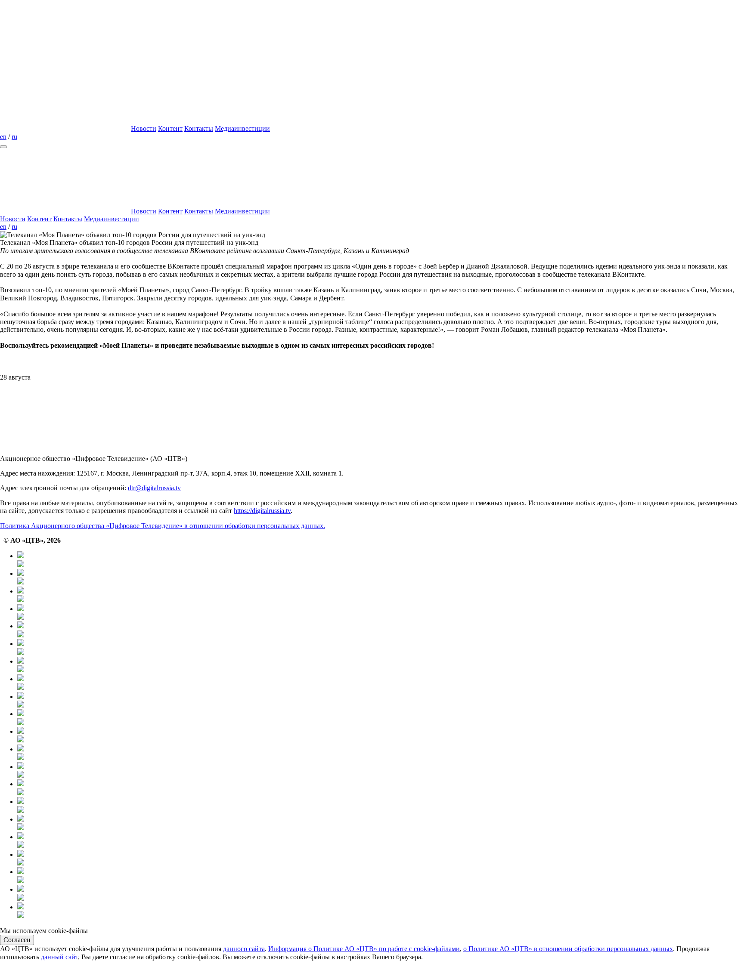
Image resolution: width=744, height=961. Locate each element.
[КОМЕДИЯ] (380, 788)
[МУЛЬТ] (380, 841)
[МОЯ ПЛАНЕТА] (380, 560)
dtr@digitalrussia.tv (154, 487)
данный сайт (59, 957)
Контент (170, 128)
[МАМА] (380, 859)
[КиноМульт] (380, 911)
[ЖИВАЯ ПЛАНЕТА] (380, 595)
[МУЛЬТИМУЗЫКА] (380, 876)
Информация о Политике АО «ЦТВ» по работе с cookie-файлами (364, 948)
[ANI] (380, 893)
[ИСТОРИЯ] (380, 630)
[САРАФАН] (380, 823)
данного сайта (244, 948)
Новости (143, 128)
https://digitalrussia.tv (262, 510)
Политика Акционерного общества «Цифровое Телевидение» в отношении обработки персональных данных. (162, 525)
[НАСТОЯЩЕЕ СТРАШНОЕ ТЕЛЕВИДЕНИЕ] (380, 718)
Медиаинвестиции (242, 128)
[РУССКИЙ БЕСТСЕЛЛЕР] (380, 736)
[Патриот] (380, 683)
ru (14, 136)
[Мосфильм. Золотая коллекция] (380, 665)
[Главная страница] (64, 128)
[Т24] (380, 613)
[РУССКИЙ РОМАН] (380, 701)
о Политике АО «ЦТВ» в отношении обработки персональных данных (568, 948)
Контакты (198, 128)
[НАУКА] (380, 648)
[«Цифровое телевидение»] (64, 62)
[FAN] (380, 771)
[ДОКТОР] (380, 578)
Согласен (17, 939)
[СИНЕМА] (380, 806)
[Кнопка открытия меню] (3, 146)
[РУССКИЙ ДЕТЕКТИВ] (380, 753)
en (3, 136)
